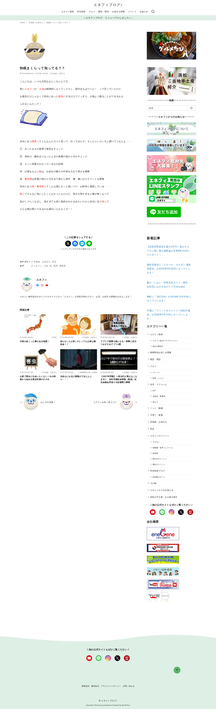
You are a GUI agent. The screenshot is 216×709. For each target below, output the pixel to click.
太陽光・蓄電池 (159, 396)
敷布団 (63, 265)
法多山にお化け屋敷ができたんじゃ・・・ (76, 378)
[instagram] (42, 285)
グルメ (92, 11)
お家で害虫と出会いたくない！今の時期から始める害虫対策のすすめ (38, 378)
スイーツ (156, 372)
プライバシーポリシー (111, 686)
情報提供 (85, 686)
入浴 (46, 265)
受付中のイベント (160, 459)
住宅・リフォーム (158, 384)
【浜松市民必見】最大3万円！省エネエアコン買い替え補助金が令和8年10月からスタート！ (168, 250)
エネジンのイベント (159, 435)
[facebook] (37, 285)
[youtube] (47, 285)
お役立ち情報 (118, 11)
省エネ (155, 402)
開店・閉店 (103, 11)
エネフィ (38, 265)
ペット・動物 (156, 408)
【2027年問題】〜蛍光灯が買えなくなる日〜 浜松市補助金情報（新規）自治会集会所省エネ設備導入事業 (119, 379)
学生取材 (81, 11)
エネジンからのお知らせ (161, 490)
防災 (54, 261)
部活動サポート (159, 477)
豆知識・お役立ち (36, 22)
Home (23, 22)
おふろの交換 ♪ (48, 402)
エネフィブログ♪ (108, 4)
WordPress (126, 705)
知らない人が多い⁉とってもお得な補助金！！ (78, 343)
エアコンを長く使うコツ (105, 402)
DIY (154, 391)
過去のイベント (159, 464)
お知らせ (144, 11)
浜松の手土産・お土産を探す (164, 497)
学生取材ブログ (157, 470)
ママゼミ (156, 442)
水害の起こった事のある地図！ (35, 341)
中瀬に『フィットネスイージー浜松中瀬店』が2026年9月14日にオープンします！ (168, 314)
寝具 (55, 265)
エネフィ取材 (67, 11)
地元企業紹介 (158, 346)
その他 (153, 483)
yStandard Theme (93, 705)
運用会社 (95, 686)
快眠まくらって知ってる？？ (58, 22)
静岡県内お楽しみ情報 (160, 352)
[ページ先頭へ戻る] (177, 670)
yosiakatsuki (107, 705)
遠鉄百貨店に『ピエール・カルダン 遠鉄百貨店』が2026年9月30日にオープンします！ (169, 268)
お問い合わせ (128, 686)
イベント (132, 11)
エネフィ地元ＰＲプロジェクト (165, 341)
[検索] (153, 11)
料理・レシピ (158, 378)
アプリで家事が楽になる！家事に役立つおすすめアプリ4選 (119, 343)
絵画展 (155, 453)
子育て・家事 (156, 415)
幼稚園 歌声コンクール (163, 448)
